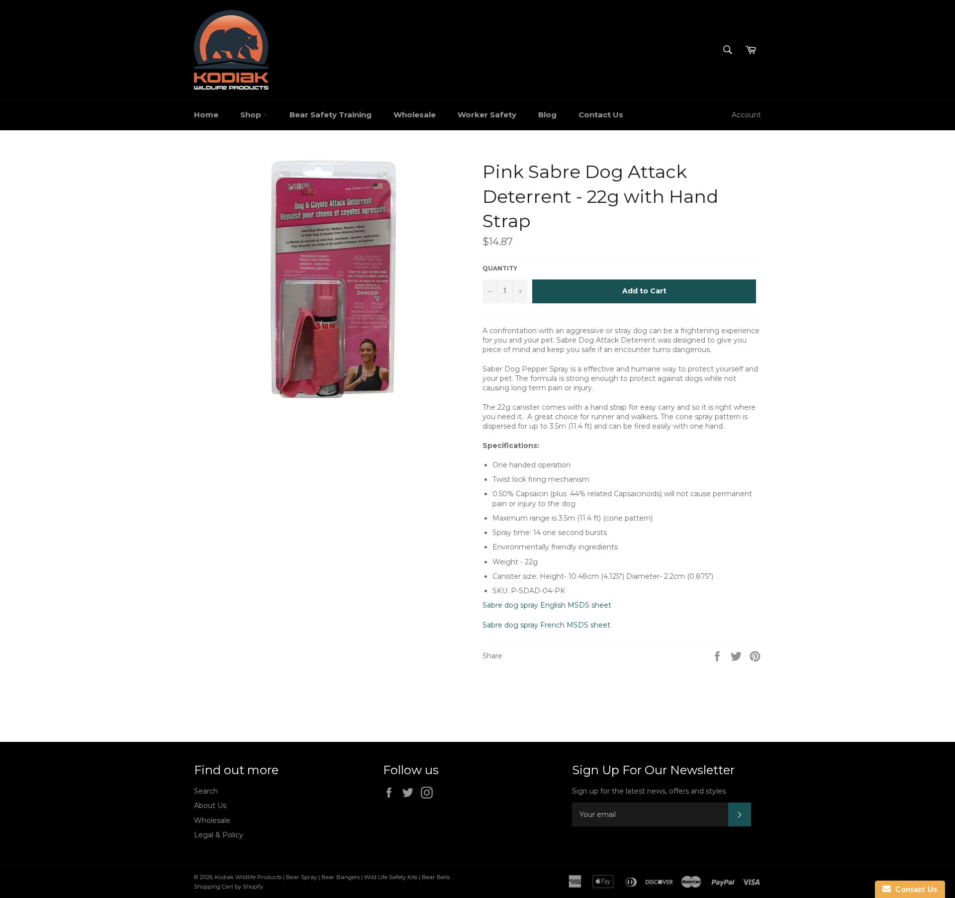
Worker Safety (487, 114)
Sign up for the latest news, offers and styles (649, 791)
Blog (547, 114)
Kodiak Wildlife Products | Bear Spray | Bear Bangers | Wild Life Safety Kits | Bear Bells (333, 877)
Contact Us (600, 114)
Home (206, 114)
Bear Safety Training (330, 114)
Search (206, 791)
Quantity (499, 268)
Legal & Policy (218, 834)
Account (746, 114)
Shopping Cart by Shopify (228, 886)
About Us (210, 805)
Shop (251, 114)
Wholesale (414, 114)
